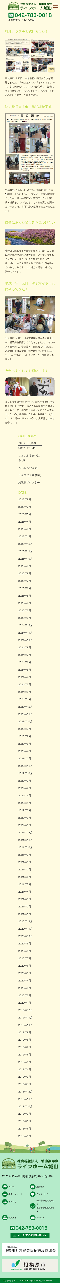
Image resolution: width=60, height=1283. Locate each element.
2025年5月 (24, 595)
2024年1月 (24, 699)
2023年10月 (25, 721)
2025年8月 (24, 573)
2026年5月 (24, 514)
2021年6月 (24, 877)
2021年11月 (25, 840)
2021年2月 (24, 906)
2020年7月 (24, 958)
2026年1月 (24, 536)
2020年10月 (25, 936)
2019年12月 (25, 1010)
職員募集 (12, 1217)
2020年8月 (24, 951)
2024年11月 (25, 632)
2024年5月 (24, 669)
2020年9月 (24, 943)
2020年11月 (25, 928)
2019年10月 (25, 1025)
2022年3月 (24, 810)
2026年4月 (24, 521)
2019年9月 (24, 1032)
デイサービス (42, 1194)
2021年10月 (25, 847)
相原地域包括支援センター (46, 1209)
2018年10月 (25, 1106)
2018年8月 (24, 1121)
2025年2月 (24, 618)
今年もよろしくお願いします (26, 371)
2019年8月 (24, 1039)
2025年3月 (24, 610)
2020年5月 (24, 973)
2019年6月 (24, 1054)
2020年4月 (24, 980)
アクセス (40, 1217)
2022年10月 (25, 773)
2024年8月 (24, 647)
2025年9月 (24, 566)
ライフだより (26, 475)
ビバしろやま (26, 467)
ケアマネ (12, 1202)
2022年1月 (24, 825)
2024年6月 (24, 662)
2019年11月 (25, 1017)
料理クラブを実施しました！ (26, 31)
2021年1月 (24, 914)
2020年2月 (24, 995)
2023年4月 (24, 751)
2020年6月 (24, 965)
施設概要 (40, 1187)
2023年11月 (25, 714)
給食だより (25, 448)
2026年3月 (24, 529)
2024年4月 (24, 677)
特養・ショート (15, 1194)
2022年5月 (24, 795)
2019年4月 (24, 1069)
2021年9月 (24, 855)
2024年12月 (25, 625)
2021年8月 (24, 862)
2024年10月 (25, 640)
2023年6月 (24, 744)
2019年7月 (24, 1047)
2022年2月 (24, 818)
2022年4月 (24, 803)
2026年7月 (24, 507)
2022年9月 (24, 781)
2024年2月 (24, 692)
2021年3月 (24, 899)
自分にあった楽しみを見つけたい (30, 222)
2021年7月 (24, 869)
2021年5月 (24, 884)
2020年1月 (24, 1002)
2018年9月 (24, 1113)
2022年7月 (24, 788)
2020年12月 (25, 921)
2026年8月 (24, 499)
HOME (11, 1187)
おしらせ (23, 443)
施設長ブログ (26, 482)
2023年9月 (24, 729)
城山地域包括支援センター (46, 1202)
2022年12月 (25, 766)
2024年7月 (24, 655)
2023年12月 (25, 707)
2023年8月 (24, 736)
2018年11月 (25, 1099)
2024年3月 (24, 684)
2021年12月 (25, 832)
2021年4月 (24, 891)
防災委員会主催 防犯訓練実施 (28, 107)
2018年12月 (25, 1091)
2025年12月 (25, 544)
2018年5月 (24, 1136)
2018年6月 (24, 1128)
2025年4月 (24, 603)
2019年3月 (24, 1076)
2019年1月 (24, 1084)
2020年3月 (24, 988)
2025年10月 (25, 558)
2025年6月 (24, 588)
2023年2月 (24, 758)
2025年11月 (25, 551)
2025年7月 (24, 581)
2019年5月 (24, 1062)
